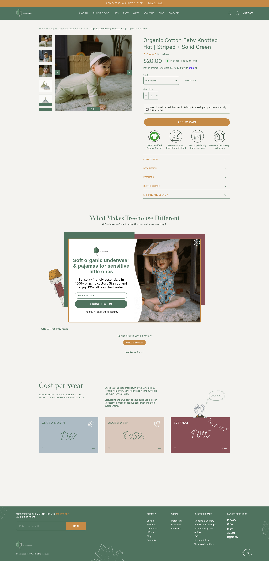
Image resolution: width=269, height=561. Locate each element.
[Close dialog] (196, 242)
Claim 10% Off (101, 304)
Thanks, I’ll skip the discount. (101, 311)
